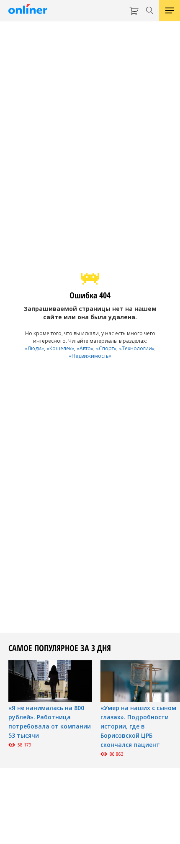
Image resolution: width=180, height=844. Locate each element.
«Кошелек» (60, 348)
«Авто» (85, 348)
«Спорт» (106, 348)
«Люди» (34, 348)
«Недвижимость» (90, 355)
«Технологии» (136, 348)
